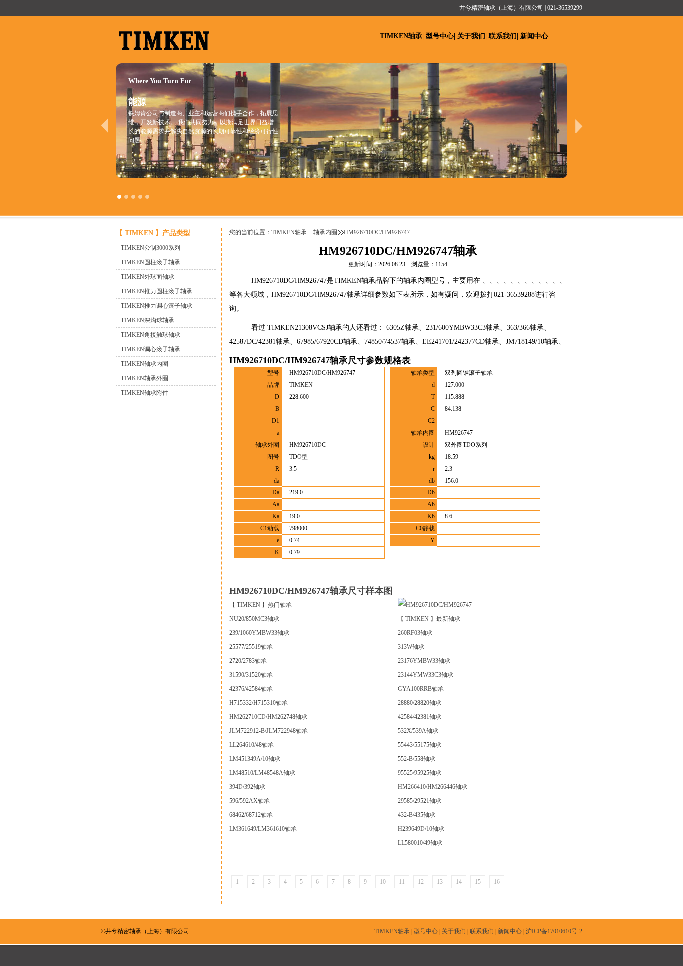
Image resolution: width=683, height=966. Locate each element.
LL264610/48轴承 (252, 744)
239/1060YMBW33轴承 (260, 632)
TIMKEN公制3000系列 (150, 247)
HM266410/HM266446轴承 (433, 786)
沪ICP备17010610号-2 (554, 931)
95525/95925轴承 (420, 772)
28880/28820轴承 (420, 702)
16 (497, 881)
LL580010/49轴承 (420, 842)
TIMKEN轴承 (401, 36)
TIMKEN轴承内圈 (144, 363)
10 (383, 881)
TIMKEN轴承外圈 (144, 378)
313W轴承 (411, 646)
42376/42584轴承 (251, 688)
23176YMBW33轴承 (424, 660)
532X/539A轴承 (418, 730)
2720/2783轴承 (248, 660)
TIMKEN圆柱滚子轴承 (150, 262)
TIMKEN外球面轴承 (147, 276)
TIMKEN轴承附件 (144, 392)
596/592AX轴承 (250, 800)
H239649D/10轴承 (421, 828)
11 (402, 881)
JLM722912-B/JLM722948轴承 (269, 730)
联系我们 (503, 36)
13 (440, 881)
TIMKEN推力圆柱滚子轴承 (156, 291)
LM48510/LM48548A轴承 (263, 772)
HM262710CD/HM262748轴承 (269, 716)
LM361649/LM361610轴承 (263, 828)
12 (421, 881)
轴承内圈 (326, 232)
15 (478, 881)
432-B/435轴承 (417, 814)
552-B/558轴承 (417, 758)
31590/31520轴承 (251, 674)
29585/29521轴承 (420, 800)
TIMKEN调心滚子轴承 (150, 349)
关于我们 (472, 36)
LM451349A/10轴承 (255, 758)
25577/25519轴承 (251, 646)
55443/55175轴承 (420, 744)
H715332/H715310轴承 (259, 702)
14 (459, 881)
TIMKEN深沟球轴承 (147, 320)
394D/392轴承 (248, 786)
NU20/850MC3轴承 (255, 618)
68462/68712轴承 (251, 814)
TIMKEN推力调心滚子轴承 (156, 305)
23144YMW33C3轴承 (426, 674)
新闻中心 (534, 36)
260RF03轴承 (415, 632)
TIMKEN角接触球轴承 (150, 334)
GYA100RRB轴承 (421, 688)
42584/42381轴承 (420, 716)
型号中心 (440, 36)
